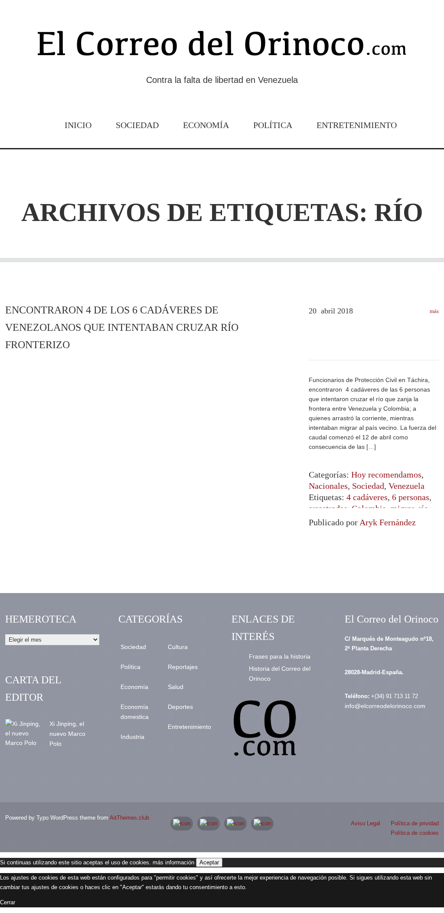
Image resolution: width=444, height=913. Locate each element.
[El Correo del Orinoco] (222, 47)
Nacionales (328, 486)
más (433, 311)
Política (272, 125)
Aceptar (209, 862)
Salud (175, 686)
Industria (132, 736)
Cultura (178, 646)
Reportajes (183, 666)
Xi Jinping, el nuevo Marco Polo (67, 733)
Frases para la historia (279, 656)
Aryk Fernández (387, 522)
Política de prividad (415, 823)
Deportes (180, 706)
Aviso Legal (365, 823)
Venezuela (406, 486)
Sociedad (137, 125)
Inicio (78, 125)
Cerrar (7, 902)
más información (173, 862)
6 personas (410, 497)
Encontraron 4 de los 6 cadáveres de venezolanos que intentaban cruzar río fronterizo (121, 327)
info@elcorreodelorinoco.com (385, 705)
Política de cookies (415, 833)
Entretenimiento (357, 125)
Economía (206, 125)
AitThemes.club (129, 817)
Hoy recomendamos (386, 474)
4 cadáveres (367, 497)
